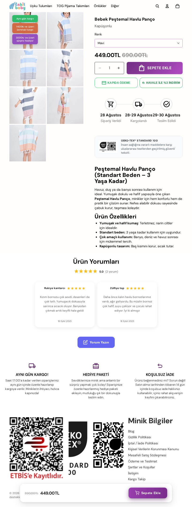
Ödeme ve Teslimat (142, 461)
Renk (98, 34)
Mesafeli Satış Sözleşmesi (147, 455)
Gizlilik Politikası (139, 437)
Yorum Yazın (99, 342)
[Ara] (157, 6)
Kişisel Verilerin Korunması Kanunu (153, 449)
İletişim (133, 473)
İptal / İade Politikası (143, 443)
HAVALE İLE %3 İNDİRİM (163, 82)
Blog (131, 431)
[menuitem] (115, 6)
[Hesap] (167, 6)
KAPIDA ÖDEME (118, 82)
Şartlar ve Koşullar (141, 467)
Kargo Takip (137, 479)
